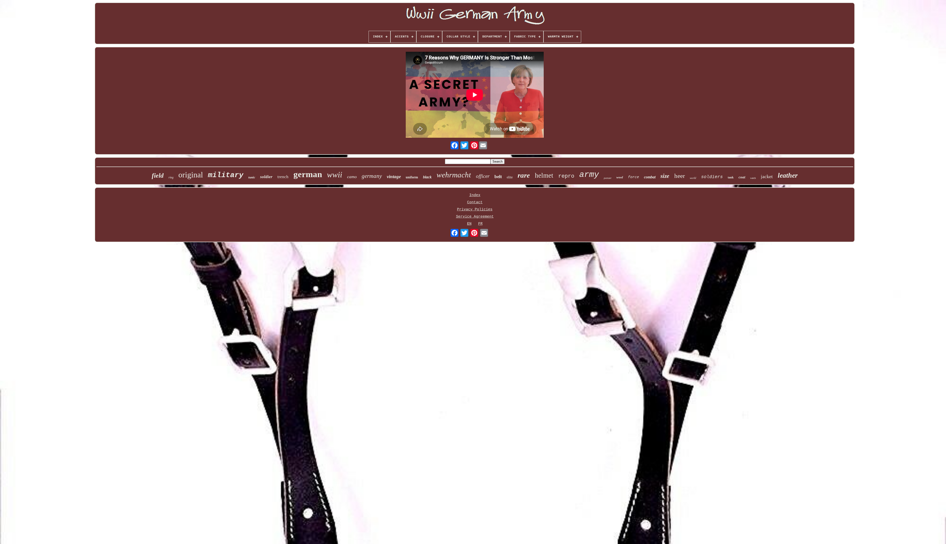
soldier (266, 176)
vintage (394, 176)
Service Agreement (475, 217)
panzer (607, 177)
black (427, 177)
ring (171, 177)
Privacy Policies (474, 209)
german (307, 174)
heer (679, 175)
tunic (251, 177)
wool (619, 177)
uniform (412, 177)
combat (650, 177)
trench (282, 176)
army (589, 174)
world (693, 177)
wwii (334, 174)
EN (469, 224)
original (190, 174)
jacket (767, 176)
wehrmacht (454, 174)
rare (524, 175)
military (225, 175)
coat (742, 177)
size (664, 176)
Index (474, 195)
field (158, 175)
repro (566, 176)
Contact (475, 202)
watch (753, 178)
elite (510, 177)
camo (352, 176)
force (633, 177)
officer (483, 176)
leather (788, 175)
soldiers (712, 176)
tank (731, 177)
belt (498, 176)
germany (372, 176)
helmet (544, 175)
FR (480, 224)
